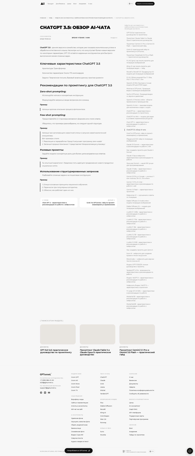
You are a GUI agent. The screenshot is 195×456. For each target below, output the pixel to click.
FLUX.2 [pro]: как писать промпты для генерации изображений (140, 62)
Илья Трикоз (45, 39)
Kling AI (103, 413)
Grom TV (74, 390)
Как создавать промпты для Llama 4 (140, 250)
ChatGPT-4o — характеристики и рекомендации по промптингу (138, 112)
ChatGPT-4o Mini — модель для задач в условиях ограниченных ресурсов (140, 118)
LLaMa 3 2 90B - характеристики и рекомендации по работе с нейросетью (139, 244)
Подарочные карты (136, 416)
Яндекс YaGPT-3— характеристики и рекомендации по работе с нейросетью (140, 280)
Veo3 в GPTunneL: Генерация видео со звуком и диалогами (140, 95)
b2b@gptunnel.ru (46, 382)
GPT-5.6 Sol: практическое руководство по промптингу (137, 34)
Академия (82, 3)
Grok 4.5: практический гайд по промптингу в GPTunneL (138, 50)
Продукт (51, 3)
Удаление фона (77, 418)
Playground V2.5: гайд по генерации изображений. (140, 140)
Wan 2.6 (103, 419)
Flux (101, 403)
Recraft (103, 409)
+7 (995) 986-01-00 (47, 380)
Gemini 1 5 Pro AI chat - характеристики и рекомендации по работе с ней (140, 184)
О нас (90, 3)
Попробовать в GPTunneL (77, 450)
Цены (69, 3)
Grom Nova (75, 384)
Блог (75, 3)
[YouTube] (49, 393)
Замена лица (76, 428)
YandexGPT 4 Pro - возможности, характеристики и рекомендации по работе (140, 272)
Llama (102, 387)
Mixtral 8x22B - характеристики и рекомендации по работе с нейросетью (138, 306)
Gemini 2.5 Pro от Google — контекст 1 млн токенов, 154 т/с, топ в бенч (140, 177)
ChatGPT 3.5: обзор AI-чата (136, 130)
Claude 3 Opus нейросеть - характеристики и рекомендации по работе (140, 158)
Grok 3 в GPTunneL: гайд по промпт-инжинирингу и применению (140, 134)
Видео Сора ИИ (77, 435)
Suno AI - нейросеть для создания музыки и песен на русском (139, 254)
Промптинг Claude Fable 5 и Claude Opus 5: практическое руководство (139, 39)
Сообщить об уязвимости (139, 394)
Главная (43, 18)
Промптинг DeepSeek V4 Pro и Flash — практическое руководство (140, 56)
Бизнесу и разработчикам (139, 399)
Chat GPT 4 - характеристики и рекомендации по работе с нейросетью (138, 124)
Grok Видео (104, 416)
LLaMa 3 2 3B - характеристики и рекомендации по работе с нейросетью (139, 237)
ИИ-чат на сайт (77, 409)
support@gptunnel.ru (48, 388)
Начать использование (145, 3)
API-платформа (135, 413)
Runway (103, 422)
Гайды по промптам (136, 435)
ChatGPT (103, 377)
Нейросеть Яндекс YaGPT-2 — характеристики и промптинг (138, 286)
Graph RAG (133, 409)
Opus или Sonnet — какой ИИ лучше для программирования (140, 164)
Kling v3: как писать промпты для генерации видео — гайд (138, 67)
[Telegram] (41, 393)
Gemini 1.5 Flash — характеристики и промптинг (140, 191)
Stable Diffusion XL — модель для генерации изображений (139, 207)
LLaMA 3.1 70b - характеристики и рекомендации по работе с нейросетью (139, 221)
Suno (102, 431)
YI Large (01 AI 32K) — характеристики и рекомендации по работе (140, 292)
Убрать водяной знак (79, 425)
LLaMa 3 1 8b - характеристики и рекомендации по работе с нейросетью (138, 229)
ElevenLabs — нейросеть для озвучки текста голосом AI (140, 260)
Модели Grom (76, 374)
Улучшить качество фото (80, 422)
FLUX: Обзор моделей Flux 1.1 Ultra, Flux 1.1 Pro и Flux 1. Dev (139, 78)
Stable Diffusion (106, 406)
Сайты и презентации (79, 403)
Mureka (103, 435)
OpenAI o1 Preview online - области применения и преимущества (139, 101)
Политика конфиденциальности (141, 390)
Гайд (50, 18)
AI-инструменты (77, 415)
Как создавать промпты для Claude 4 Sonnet (140, 151)
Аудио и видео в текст (79, 441)
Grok (102, 384)
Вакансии (133, 380)
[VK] (45, 393)
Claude (102, 380)
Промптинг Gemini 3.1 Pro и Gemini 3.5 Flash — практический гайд (140, 45)
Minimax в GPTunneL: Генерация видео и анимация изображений (138, 90)
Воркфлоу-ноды (77, 399)
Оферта (132, 387)
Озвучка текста (77, 438)
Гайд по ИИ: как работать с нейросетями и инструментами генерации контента (84, 18)
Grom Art (74, 380)
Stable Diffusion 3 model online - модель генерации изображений (139, 202)
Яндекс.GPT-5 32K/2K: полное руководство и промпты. (137, 266)
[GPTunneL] (42, 4)
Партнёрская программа (138, 419)
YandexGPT (104, 394)
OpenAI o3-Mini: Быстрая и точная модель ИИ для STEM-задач (139, 84)
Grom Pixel (75, 387)
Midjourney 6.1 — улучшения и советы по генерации (140, 196)
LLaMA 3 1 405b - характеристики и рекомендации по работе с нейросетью (139, 214)
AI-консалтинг (134, 406)
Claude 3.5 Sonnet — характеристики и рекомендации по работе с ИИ (140, 145)
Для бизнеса (60, 3)
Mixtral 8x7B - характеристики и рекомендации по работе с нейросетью (138, 298)
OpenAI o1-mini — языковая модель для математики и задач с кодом (139, 106)
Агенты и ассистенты (79, 406)
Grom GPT (75, 377)
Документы (133, 384)
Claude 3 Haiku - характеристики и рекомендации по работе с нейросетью (139, 171)
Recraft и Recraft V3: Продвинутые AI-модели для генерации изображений (140, 73)
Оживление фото (77, 431)
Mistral (102, 390)
